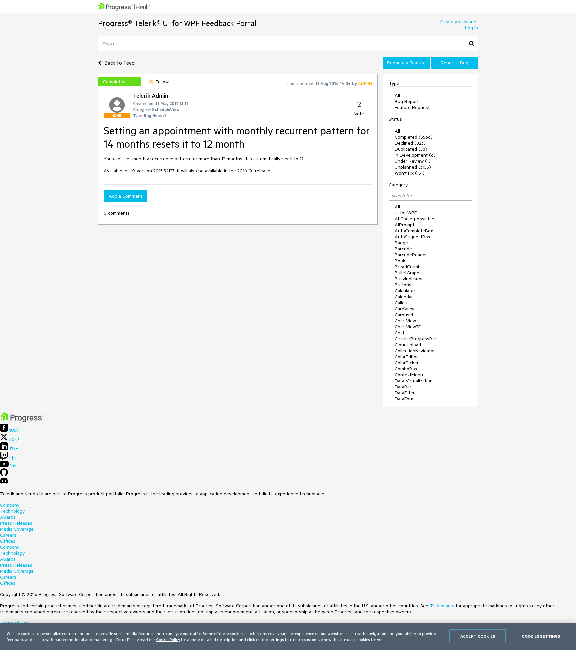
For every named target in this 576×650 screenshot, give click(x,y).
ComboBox (406, 369)
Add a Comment (125, 196)
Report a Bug (454, 63)
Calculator (405, 291)
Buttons (403, 285)
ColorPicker (407, 363)
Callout (402, 303)
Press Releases (16, 523)
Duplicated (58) (411, 149)
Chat (399, 333)
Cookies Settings (541, 636)
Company (9, 505)
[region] (288, 636)
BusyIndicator (409, 279)
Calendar (404, 297)
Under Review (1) (413, 161)
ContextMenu (409, 375)
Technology (12, 511)
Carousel (404, 315)
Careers (8, 535)
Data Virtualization (414, 381)
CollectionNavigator (415, 351)
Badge (401, 243)
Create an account (459, 22)
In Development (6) (415, 155)
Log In (471, 28)
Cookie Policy (168, 639)
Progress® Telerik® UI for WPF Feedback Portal (177, 23)
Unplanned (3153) (413, 167)
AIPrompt (404, 225)
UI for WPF (406, 213)
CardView (404, 309)
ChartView (405, 321)
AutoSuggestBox (412, 237)
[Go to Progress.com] (21, 421)
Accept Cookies (477, 636)
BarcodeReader (411, 255)
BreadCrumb (408, 267)
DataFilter (405, 393)
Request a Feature (406, 63)
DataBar (403, 387)
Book (400, 261)
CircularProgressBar (415, 339)
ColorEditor (406, 357)
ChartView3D (408, 327)
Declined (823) (410, 143)
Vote (359, 114)
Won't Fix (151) (410, 173)
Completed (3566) (414, 137)
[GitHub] (4, 475)
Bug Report (407, 101)
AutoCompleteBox (414, 231)
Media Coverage (17, 529)
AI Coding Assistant (415, 219)
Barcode (403, 249)
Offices (7, 541)
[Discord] (4, 482)
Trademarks (442, 606)
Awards (8, 517)
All (397, 95)
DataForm (405, 399)
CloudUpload (408, 345)
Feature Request (412, 107)
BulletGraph (407, 273)
